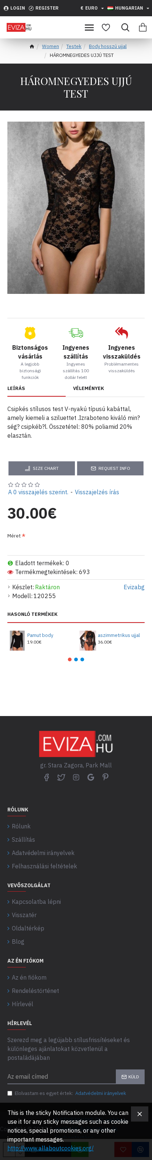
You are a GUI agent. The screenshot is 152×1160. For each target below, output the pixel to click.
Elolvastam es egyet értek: (70, 1093)
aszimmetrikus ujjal (119, 635)
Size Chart (46, 468)
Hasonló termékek (32, 614)
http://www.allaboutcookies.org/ (50, 1148)
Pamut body (40, 635)
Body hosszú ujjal (108, 46)
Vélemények (88, 388)
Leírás (16, 388)
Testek (74, 46)
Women (50, 46)
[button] (70, 659)
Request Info (114, 468)
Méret (14, 536)
